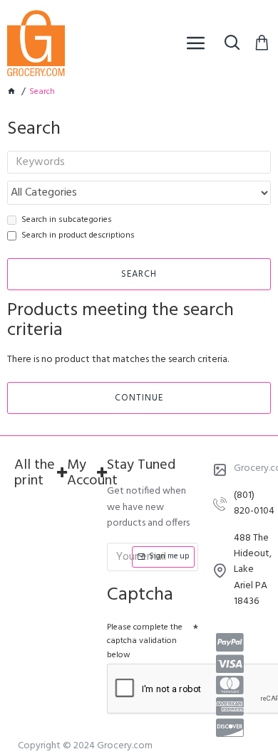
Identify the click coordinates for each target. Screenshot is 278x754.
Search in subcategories (66, 220)
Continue (139, 398)
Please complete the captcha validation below (144, 641)
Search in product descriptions (78, 236)
